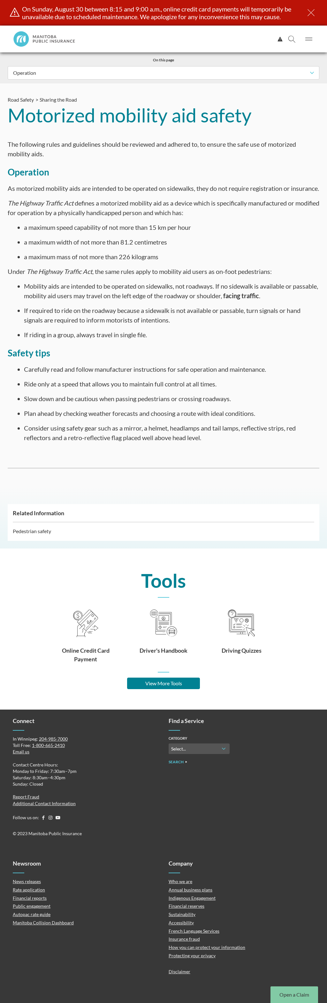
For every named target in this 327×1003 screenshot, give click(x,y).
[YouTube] (58, 817)
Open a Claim (294, 994)
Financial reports (30, 898)
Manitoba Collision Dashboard (43, 922)
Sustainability (182, 914)
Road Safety (21, 100)
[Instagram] (51, 817)
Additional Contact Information (44, 803)
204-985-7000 (53, 739)
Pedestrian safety (32, 531)
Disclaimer (179, 971)
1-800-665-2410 (48, 745)
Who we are (180, 881)
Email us (21, 751)
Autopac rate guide (31, 914)
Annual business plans (190, 889)
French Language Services (194, 931)
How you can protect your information (207, 947)
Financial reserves (186, 906)
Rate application (29, 889)
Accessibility (181, 922)
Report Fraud (26, 796)
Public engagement (31, 906)
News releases (27, 881)
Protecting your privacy (192, 955)
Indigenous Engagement (192, 898)
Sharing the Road (58, 100)
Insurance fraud (184, 939)
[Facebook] (43, 817)
